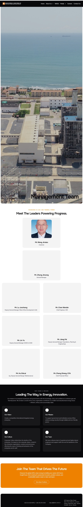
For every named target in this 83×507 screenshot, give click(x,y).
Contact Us (77, 4)
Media (62, 4)
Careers (69, 4)
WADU (57, 4)
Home (42, 4)
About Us (49, 4)
